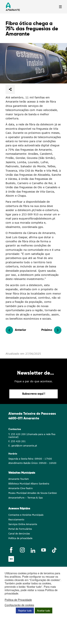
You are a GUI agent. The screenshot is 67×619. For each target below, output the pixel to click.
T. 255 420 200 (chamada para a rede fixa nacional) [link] (31, 435)
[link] (33, 63)
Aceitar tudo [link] (43, 610)
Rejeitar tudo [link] (25, 610)
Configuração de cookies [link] (19, 605)
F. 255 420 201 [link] (17, 441)
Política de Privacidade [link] (18, 599)
